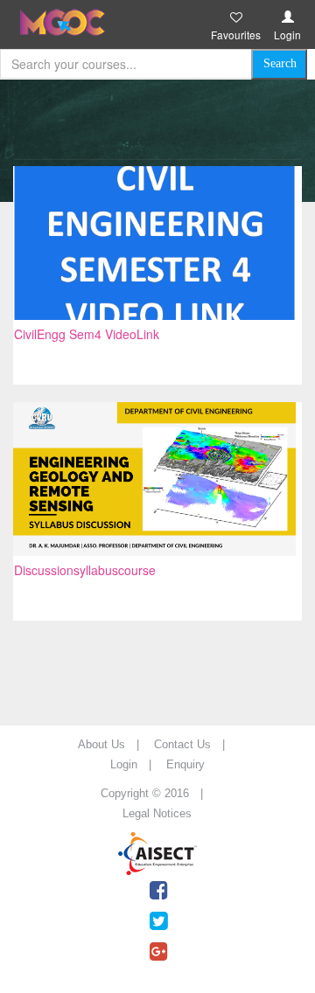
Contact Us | (195, 744)
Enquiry (185, 764)
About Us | (114, 744)
